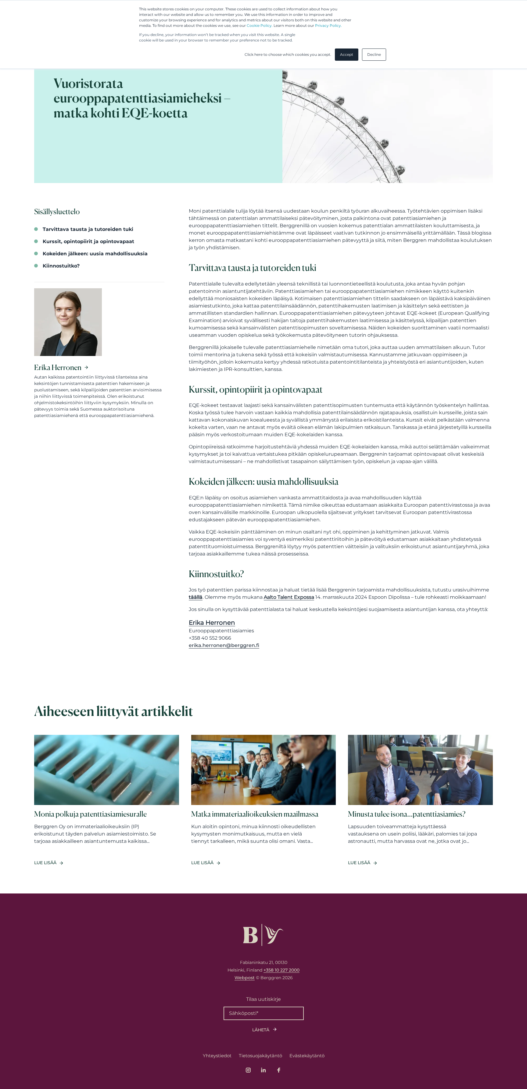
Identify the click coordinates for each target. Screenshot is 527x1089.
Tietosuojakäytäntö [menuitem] (260, 1055)
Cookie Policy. (260, 25)
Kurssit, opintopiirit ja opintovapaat (88, 241)
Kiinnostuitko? (61, 266)
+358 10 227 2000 (281, 970)
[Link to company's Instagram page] (248, 1070)
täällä (196, 597)
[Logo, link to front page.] (263, 935)
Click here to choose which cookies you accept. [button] (288, 54)
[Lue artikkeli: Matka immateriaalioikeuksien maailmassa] (263, 800)
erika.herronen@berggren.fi (224, 645)
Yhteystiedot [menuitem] (217, 1055)
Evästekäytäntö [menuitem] (306, 1055)
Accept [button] (346, 54)
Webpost (245, 977)
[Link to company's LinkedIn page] (263, 1070)
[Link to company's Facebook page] (279, 1070)
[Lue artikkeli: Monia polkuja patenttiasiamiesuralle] (106, 800)
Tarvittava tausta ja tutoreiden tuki (88, 229)
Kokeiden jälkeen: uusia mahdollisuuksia (95, 254)
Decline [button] (374, 54)
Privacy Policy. (328, 25)
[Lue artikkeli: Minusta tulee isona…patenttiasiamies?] (420, 800)
